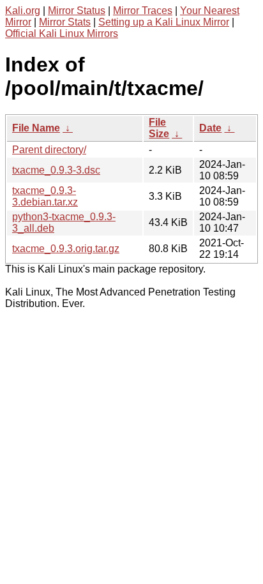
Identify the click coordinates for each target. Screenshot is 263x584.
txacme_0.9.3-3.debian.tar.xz (45, 196)
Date (210, 128)
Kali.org (22, 10)
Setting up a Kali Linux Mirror (163, 22)
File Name (36, 128)
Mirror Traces (142, 10)
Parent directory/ (49, 149)
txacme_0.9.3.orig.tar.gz (65, 248)
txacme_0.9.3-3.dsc (56, 170)
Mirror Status (76, 10)
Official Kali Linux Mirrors (61, 33)
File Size (159, 128)
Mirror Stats (65, 22)
